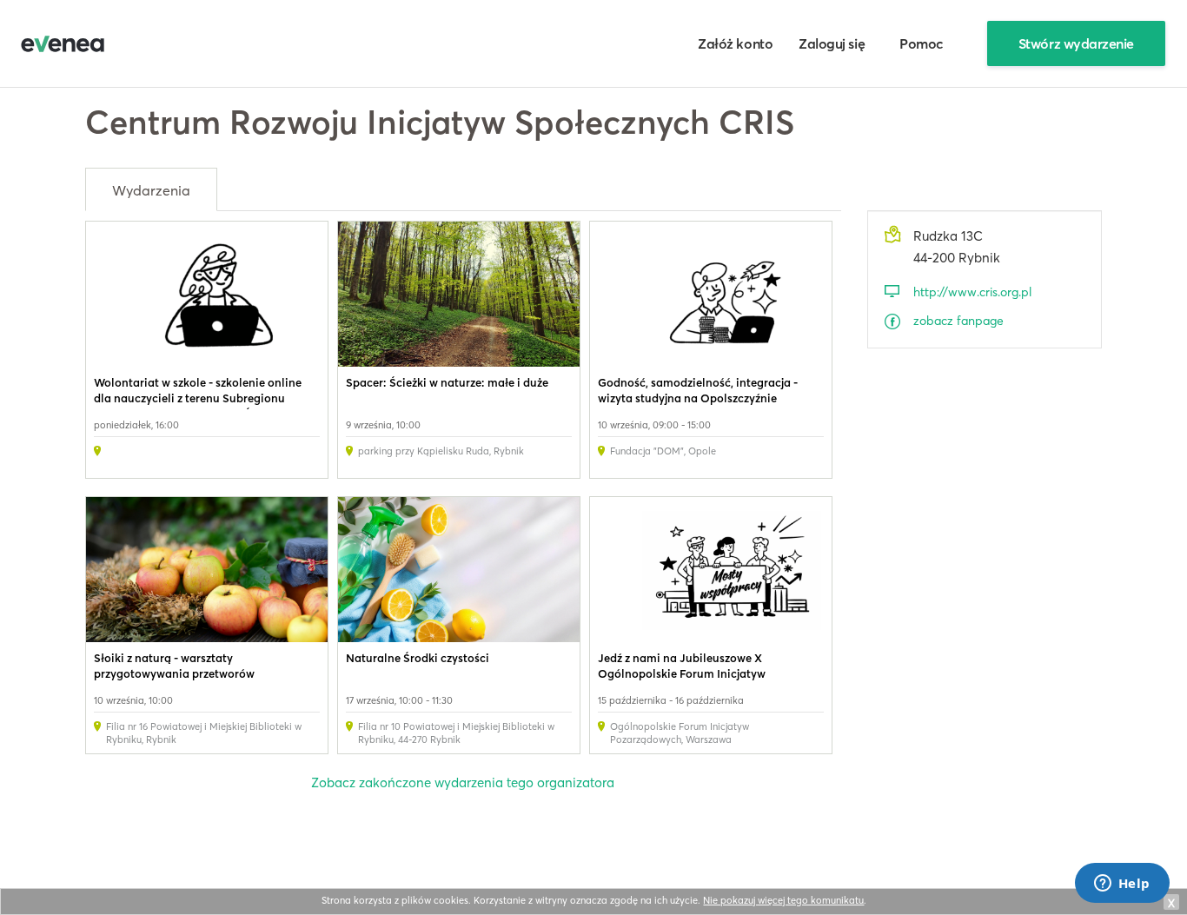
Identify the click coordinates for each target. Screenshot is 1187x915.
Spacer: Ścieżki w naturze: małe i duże (447, 382)
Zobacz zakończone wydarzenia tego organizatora (462, 782)
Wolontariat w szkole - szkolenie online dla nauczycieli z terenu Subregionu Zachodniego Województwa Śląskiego (198, 398)
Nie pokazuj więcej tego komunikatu (783, 900)
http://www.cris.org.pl (972, 292)
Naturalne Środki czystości (417, 658)
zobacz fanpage (958, 320)
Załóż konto (735, 43)
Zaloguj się (832, 43)
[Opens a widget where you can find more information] (1122, 884)
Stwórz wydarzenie (1076, 43)
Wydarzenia (151, 190)
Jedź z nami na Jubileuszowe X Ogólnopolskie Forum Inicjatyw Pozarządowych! (682, 673)
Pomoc (921, 43)
